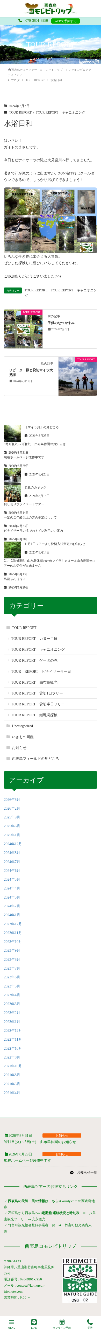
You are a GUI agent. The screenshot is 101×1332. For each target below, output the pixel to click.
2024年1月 (12, 915)
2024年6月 (12, 871)
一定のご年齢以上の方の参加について (30, 517)
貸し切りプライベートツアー (24, 504)
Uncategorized (22, 726)
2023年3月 (12, 1004)
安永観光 (38, 1219)
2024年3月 (12, 897)
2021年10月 (13, 1066)
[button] (83, 1173)
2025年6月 (12, 826)
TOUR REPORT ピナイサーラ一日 (41, 672)
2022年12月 (13, 1031)
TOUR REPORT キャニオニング (60, 112)
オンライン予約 (62, 1327)
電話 (89, 1327)
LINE (34, 1327)
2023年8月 (12, 960)
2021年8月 (12, 1075)
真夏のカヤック (35, 487)
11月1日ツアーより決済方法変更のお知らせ (55, 544)
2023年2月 (12, 1013)
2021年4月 (12, 1093)
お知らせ (19, 748)
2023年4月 (12, 995)
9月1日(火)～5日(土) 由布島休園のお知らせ (35, 444)
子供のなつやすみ (61, 323)
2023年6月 (12, 977)
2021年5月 (12, 1084)
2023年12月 (13, 924)
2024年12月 (13, 844)
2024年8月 (12, 853)
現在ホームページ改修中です (24, 457)
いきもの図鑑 (23, 737)
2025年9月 (12, 817)
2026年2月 (12, 808)
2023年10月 (13, 942)
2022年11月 (13, 1039)
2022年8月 (12, 1057)
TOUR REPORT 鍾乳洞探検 (34, 715)
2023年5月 (12, 986)
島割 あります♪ (14, 579)
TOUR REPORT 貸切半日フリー (38, 704)
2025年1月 (12, 835)
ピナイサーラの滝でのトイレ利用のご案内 (33, 530)
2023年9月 (12, 950)
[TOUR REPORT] (23, 329)
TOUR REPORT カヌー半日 (34, 639)
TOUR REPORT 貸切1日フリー (37, 693)
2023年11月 (13, 933)
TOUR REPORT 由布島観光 (34, 682)
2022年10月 (13, 1048)
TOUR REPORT (20, 112)
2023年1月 (12, 1022)
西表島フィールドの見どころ (35, 759)
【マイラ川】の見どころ (42, 427)
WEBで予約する (65, 21)
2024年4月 (12, 888)
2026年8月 (12, 800)
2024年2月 (12, 906)
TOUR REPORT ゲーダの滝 (34, 660)
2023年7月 (12, 968)
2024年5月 (12, 879)
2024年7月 (12, 862)
